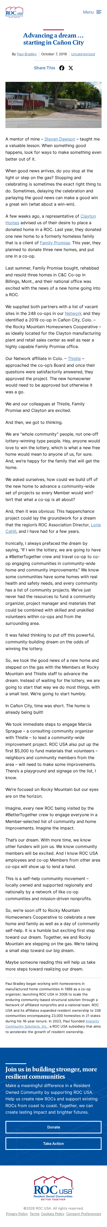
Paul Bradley (27, 54)
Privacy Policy (17, 1214)
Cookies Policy (52, 1214)
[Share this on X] (70, 68)
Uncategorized (83, 54)
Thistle (74, 358)
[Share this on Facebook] (61, 68)
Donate (53, 1127)
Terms (34, 1214)
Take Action (53, 1143)
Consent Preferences (83, 1214)
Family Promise (55, 242)
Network (73, 313)
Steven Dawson (59, 139)
